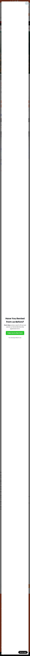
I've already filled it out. (15, 338)
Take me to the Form (15, 333)
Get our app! (23, 652)
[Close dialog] (26, 3)
